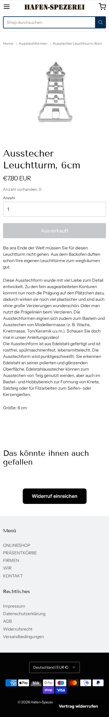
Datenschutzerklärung (24, 613)
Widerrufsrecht (17, 629)
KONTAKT (13, 576)
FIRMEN (11, 560)
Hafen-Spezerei (44, 702)
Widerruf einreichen (55, 496)
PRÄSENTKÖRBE (20, 553)
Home (8, 43)
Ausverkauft (54, 231)
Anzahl (9, 198)
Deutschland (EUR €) (50, 667)
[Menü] (13, 6)
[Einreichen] (100, 22)
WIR (7, 568)
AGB (7, 621)
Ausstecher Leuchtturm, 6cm (77, 43)
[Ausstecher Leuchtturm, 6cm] (54, 92)
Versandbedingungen (23, 636)
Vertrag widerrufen (78, 706)
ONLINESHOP (16, 545)
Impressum (14, 606)
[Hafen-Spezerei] (55, 7)
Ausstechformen (33, 43)
